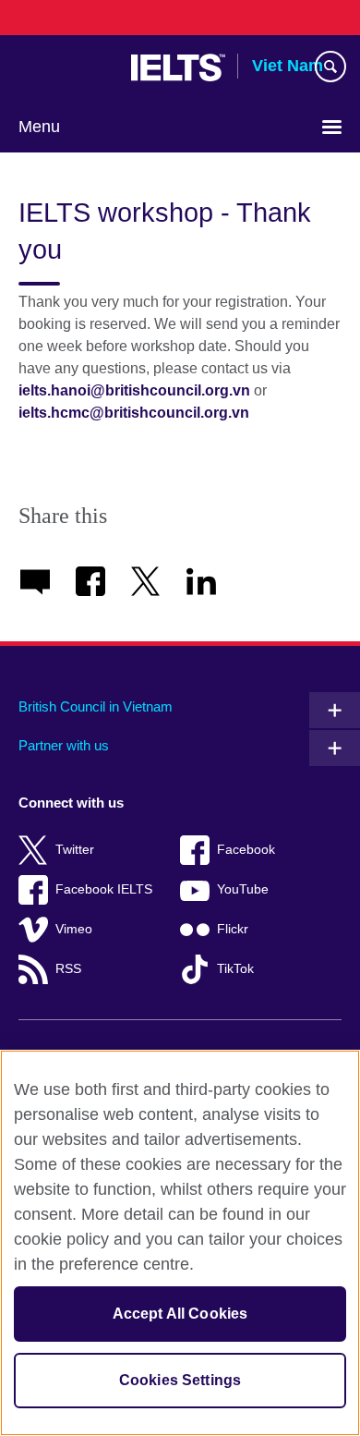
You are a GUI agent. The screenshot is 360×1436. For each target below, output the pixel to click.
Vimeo (73, 929)
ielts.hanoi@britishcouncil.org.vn (134, 390)
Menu (39, 126)
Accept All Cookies (180, 1313)
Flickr (232, 929)
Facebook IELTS (103, 889)
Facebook (246, 850)
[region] (180, 1243)
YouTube (243, 889)
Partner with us (63, 745)
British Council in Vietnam (95, 706)
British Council (65, 67)
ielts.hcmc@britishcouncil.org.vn (133, 412)
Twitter (74, 850)
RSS (68, 969)
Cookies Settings (180, 1380)
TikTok (235, 969)
